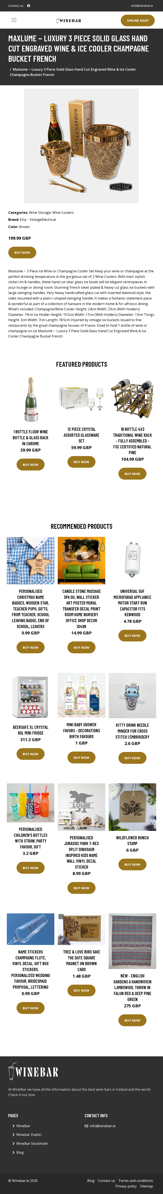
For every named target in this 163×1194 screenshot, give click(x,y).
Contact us (106, 1180)
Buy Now (22, 252)
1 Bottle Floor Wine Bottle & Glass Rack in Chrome (30, 437)
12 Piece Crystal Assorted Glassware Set (81, 434)
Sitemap (146, 1186)
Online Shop (138, 20)
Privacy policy (126, 1186)
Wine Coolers (63, 212)
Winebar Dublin (28, 1134)
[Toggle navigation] (14, 20)
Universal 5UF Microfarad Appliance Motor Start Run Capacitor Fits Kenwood (132, 602)
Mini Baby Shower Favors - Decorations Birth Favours (81, 730)
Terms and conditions (135, 1180)
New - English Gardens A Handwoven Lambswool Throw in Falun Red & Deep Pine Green (133, 987)
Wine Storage (40, 212)
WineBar (23, 1126)
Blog (20, 1152)
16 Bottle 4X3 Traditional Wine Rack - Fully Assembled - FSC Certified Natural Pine (132, 440)
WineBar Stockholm (32, 1143)
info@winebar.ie (142, 6)
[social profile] (28, 6)
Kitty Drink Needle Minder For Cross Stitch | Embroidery (132, 730)
